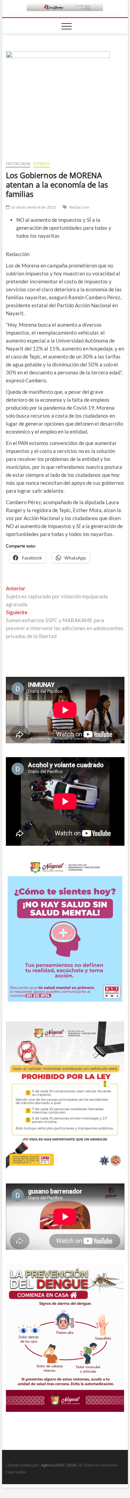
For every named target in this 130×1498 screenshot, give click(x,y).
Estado (41, 163)
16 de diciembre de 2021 (33, 207)
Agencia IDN (52, 1465)
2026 (71, 1465)
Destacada (18, 163)
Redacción (79, 207)
